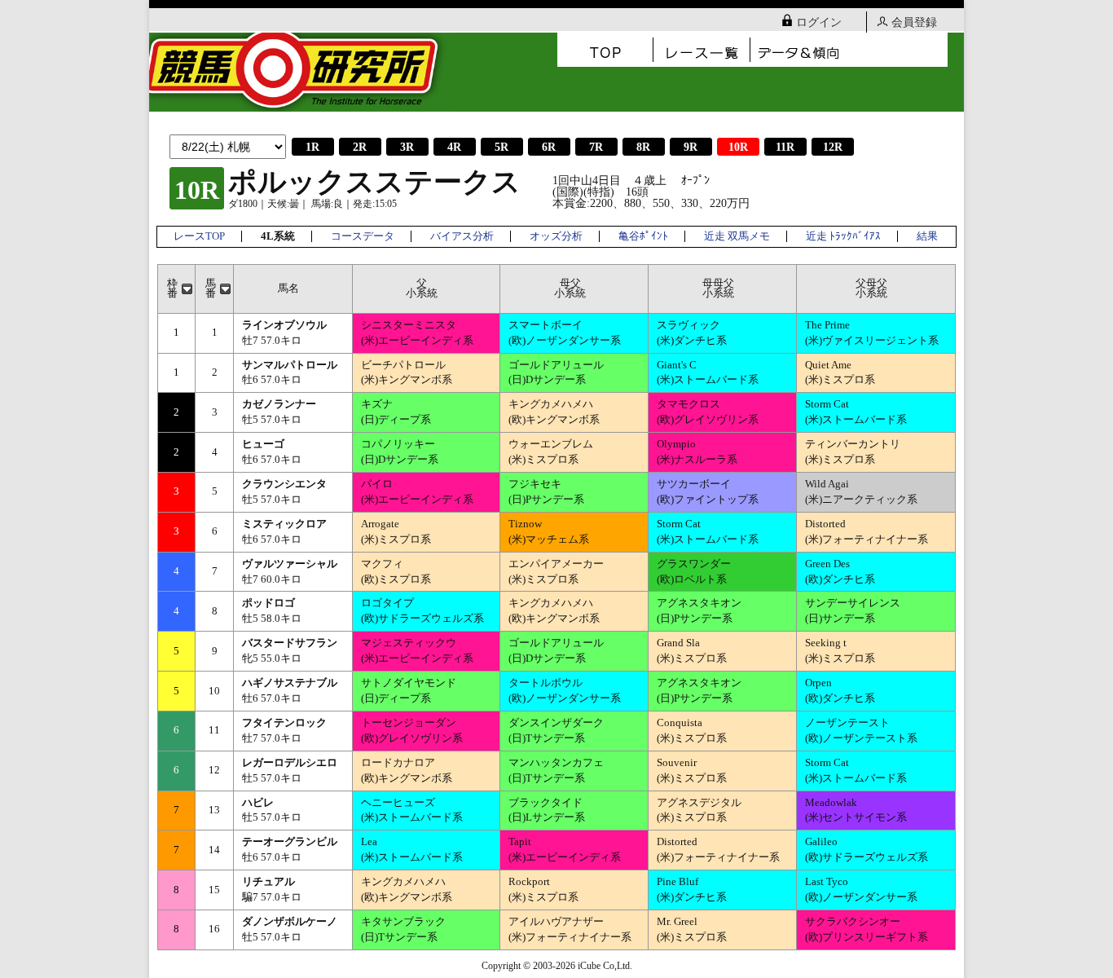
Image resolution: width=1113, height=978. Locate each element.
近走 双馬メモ (737, 236)
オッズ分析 (556, 236)
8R (643, 147)
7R (596, 147)
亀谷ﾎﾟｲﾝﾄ (643, 236)
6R (549, 147)
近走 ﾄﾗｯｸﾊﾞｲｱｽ (843, 236)
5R (501, 147)
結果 (927, 236)
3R (407, 147)
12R (832, 147)
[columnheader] (177, 288)
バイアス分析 (462, 236)
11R (785, 147)
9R (690, 147)
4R (454, 147)
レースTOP (199, 236)
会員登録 (914, 22)
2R (360, 147)
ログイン (819, 22)
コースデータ (362, 236)
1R (312, 147)
